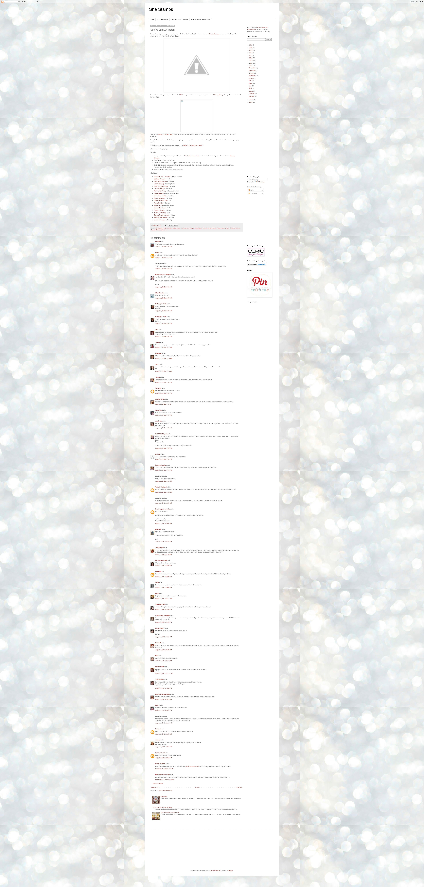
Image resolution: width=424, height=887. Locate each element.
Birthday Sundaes (159, 179)
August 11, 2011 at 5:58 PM (163, 428)
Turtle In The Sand (161, 487)
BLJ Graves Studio (161, 560)
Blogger (230, 870)
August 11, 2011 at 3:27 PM (163, 415)
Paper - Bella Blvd (231, 228)
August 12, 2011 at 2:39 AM (163, 503)
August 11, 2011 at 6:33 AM (163, 268)
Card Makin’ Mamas (160, 181)
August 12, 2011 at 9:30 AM (163, 587)
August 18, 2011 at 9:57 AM (163, 758)
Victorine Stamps (159, 220)
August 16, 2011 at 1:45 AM (163, 734)
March (251, 91)
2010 (251, 99)
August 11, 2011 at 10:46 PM (163, 492)
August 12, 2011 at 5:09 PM (163, 650)
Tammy (157, 377)
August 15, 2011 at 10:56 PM (163, 723)
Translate (262, 182)
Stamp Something (160, 212)
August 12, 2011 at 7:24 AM (163, 554)
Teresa (157, 342)
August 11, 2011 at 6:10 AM (163, 257)
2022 (251, 45)
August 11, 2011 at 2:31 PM (163, 382)
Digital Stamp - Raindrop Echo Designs (183, 228)
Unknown (158, 388)
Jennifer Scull (159, 399)
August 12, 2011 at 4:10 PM (163, 622)
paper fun (158, 529)
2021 (251, 47)
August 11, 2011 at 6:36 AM (163, 287)
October (251, 73)
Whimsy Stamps (218, 95)
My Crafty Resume (162, 19)
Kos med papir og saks (162, 509)
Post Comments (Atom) (165, 790)
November (252, 70)
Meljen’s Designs (213, 34)
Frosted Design (159, 193)
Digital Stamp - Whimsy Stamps (203, 228)
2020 (251, 50)
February (252, 94)
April (250, 88)
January (251, 96)
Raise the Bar (158, 205)
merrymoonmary (215, 870)
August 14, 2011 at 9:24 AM (163, 699)
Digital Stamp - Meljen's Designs (164, 228)
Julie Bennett (159, 679)
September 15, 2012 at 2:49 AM (164, 780)
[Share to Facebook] (175, 225)
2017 (251, 55)
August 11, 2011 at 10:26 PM (163, 481)
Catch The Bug (159, 184)
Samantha (158, 410)
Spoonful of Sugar (160, 208)
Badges (185, 19)
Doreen (157, 241)
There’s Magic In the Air (161, 215)
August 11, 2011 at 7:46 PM (163, 470)
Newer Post (154, 787)
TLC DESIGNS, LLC (161, 434)
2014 (251, 58)
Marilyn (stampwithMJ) (162, 694)
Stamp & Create (159, 210)
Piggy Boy (164, 796)
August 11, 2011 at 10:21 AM (163, 347)
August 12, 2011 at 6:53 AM (163, 541)
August (251, 78)
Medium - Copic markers (218, 228)
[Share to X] (173, 225)
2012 (251, 63)
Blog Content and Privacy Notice (200, 19)
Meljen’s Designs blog (165, 134)
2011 (251, 65)
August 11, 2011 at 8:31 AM (163, 336)
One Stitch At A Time (161, 200)
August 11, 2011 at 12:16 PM (163, 358)
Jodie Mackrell (160, 604)
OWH (181, 95)
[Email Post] (165, 225)
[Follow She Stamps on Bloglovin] (256, 265)
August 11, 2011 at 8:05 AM (163, 311)
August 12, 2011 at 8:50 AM (163, 576)
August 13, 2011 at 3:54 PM (163, 688)
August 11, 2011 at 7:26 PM (163, 448)
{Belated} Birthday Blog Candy (170, 812)
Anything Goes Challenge (162, 176)
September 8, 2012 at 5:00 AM (164, 769)
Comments (253, 193)
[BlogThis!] (171, 225)
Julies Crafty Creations (162, 615)
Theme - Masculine (161, 230)
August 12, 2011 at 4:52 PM (163, 637)
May (250, 86)
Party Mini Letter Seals (192, 156)
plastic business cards (192, 766)
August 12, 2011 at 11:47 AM (163, 598)
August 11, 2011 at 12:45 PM (163, 371)
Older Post (239, 787)
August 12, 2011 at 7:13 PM (163, 661)
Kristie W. (158, 643)
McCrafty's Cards (161, 304)
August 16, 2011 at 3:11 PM (163, 747)
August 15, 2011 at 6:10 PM (163, 710)
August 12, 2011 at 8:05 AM (163, 565)
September (252, 75)
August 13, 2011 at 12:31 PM (163, 673)
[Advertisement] (259, 140)
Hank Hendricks (160, 764)
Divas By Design (159, 188)
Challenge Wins (176, 19)
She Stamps (161, 9)
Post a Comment (158, 783)
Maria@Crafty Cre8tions (163, 274)
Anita (157, 582)
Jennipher (158, 353)
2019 (251, 53)
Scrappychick (159, 666)
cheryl (157, 252)
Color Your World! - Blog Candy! (162, 807)
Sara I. (157, 364)
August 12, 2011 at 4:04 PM (163, 609)
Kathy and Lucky (160, 465)
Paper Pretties (158, 203)
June (250, 83)
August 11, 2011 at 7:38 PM (163, 459)
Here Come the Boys (160, 196)
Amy (156, 329)
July (250, 81)
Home (152, 19)
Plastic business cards (162, 774)
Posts (252, 190)
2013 (251, 60)
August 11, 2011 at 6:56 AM (163, 298)
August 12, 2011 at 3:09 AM (163, 523)
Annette (157, 740)
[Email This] (169, 225)
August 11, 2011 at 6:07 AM (163, 246)
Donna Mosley (159, 628)
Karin (157, 593)
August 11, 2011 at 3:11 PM (163, 404)
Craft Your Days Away (161, 186)
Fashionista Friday (160, 191)
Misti (156, 655)
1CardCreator (159, 293)
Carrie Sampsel (160, 753)
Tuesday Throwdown (160, 217)
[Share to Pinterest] (177, 225)
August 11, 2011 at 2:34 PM (163, 393)
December (252, 68)
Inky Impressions (159, 198)
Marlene (157, 454)
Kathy (157, 705)
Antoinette (158, 421)
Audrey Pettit (159, 547)
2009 (251, 102)
